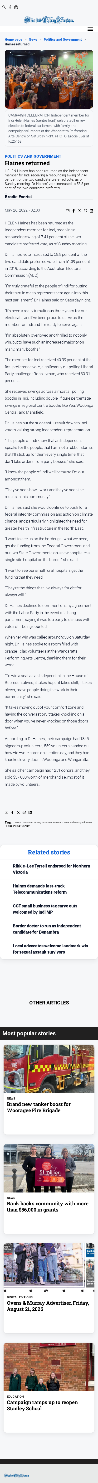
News (33, 39)
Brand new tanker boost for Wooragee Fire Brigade (39, 1107)
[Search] (4, 7)
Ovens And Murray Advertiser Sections (41, 822)
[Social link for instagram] (16, 7)
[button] (67, 211)
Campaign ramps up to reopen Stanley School (42, 1405)
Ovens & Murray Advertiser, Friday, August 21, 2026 (48, 1305)
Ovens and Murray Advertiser (77, 822)
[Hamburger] (90, 29)
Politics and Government (63, 39)
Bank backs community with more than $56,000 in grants (47, 1206)
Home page (13, 39)
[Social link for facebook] (10, 7)
